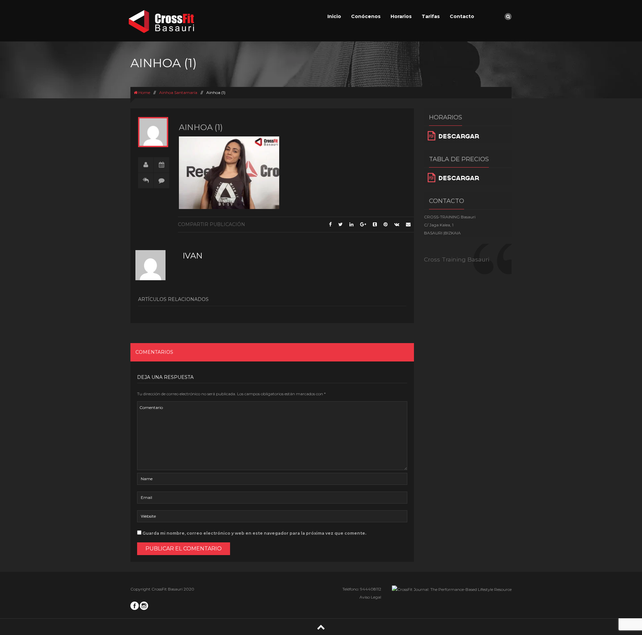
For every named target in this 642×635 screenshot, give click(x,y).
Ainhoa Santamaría (178, 92)
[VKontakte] (397, 224)
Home (143, 92)
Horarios (401, 16)
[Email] (408, 224)
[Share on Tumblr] (374, 224)
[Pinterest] (385, 224)
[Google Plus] (363, 224)
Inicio (334, 16)
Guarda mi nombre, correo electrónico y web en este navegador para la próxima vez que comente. (254, 533)
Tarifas (431, 16)
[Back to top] (321, 627)
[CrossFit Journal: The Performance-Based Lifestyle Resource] (452, 589)
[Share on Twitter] (340, 224)
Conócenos (366, 16)
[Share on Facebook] (330, 224)
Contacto (462, 16)
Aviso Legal (370, 597)
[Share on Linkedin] (351, 224)
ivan (193, 255)
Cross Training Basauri (456, 259)
